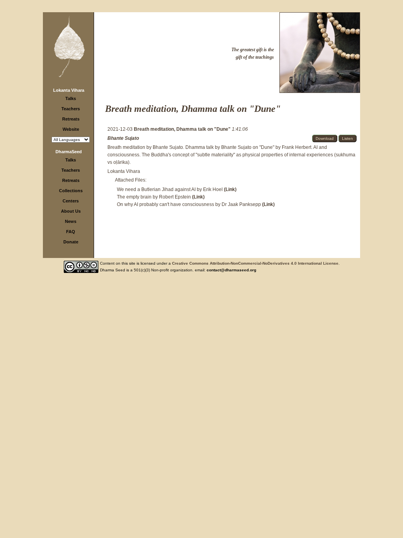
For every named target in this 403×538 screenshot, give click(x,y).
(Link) (230, 189)
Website (71, 129)
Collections (71, 190)
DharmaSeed (68, 151)
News (70, 221)
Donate (70, 241)
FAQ (70, 231)
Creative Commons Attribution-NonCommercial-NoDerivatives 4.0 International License (255, 263)
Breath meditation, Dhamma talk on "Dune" (183, 129)
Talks (70, 98)
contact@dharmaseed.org (231, 270)
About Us (71, 211)
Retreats (70, 119)
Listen (347, 138)
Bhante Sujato (123, 138)
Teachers (70, 108)
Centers (71, 201)
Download (325, 138)
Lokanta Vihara (68, 90)
